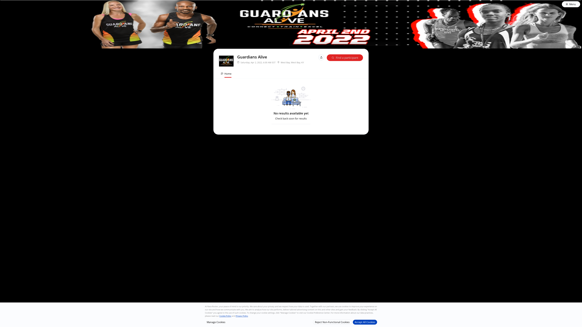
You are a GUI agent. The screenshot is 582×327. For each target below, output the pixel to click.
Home (227, 73)
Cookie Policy (225, 316)
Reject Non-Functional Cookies (332, 322)
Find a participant (347, 57)
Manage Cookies (216, 322)
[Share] (321, 57)
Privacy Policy (242, 316)
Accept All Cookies (365, 322)
